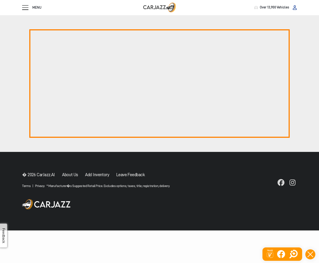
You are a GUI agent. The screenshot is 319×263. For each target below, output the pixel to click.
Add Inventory (97, 174)
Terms (26, 186)
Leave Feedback (130, 174)
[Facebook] (280, 183)
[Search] (293, 254)
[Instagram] (292, 183)
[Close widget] (310, 254)
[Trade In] (270, 254)
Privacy (40, 186)
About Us (70, 174)
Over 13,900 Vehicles (274, 7)
